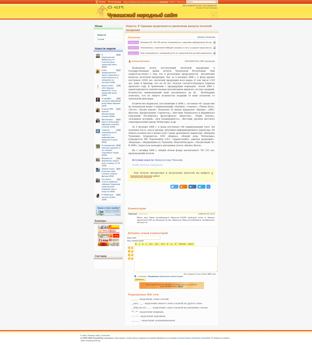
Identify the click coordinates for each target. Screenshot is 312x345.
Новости (101, 35)
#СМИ (135, 165)
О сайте (83, 335)
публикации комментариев (165, 276)
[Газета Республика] (103, 245)
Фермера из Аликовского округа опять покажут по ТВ (111, 160)
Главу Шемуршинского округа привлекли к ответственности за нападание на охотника (110, 76)
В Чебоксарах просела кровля (108, 195)
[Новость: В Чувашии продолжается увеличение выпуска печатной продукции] (208, 187)
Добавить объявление (206, 37)
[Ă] (128, 248)
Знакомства (133, 42)
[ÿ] (131, 259)
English (172, 2)
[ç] (131, 255)
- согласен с (160, 276)
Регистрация (114, 1)
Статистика (105, 335)
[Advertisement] (171, 197)
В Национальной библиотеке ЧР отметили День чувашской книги (109, 60)
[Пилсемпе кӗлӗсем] (103, 237)
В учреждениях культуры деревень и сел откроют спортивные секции (111, 149)
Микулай (132, 214)
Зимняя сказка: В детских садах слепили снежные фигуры (109, 172)
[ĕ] (131, 252)
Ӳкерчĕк (182, 244)
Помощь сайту (94, 335)
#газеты (144, 165)
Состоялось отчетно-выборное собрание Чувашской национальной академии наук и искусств (111, 185)
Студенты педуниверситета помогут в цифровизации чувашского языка (109, 135)
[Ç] (128, 255)
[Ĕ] (128, 252)
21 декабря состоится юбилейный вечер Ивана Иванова (111, 101)
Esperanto (181, 2)
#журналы (156, 165)
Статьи (100, 39)
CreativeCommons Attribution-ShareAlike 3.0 (195, 338)
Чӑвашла (164, 2)
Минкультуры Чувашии (169, 160)
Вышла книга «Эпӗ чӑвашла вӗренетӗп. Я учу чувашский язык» (109, 89)
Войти (102, 1)
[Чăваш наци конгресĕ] (114, 237)
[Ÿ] (128, 259)
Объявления (134, 37)
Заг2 (156, 244)
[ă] (131, 248)
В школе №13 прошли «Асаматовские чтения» (108, 113)
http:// (190, 244)
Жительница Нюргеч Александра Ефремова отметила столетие (110, 123)
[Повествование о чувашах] (103, 228)
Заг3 (163, 244)
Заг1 (150, 244)
